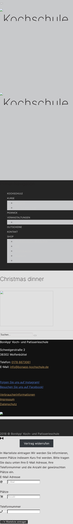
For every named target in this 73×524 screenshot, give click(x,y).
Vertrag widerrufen (36, 443)
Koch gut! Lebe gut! (25, 207)
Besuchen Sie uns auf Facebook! (21, 387)
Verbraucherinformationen (17, 394)
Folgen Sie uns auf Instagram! (19, 382)
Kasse (17, 260)
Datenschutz (8, 404)
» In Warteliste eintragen (13, 521)
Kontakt (12, 231)
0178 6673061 (21, 362)
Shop (10, 236)
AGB (16, 246)
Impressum (7, 399)
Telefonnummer (10, 506)
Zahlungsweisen (23, 251)
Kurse (11, 198)
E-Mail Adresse (10, 477)
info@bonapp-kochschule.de (29, 367)
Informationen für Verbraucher (31, 241)
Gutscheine (14, 227)
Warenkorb (20, 255)
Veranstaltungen (18, 217)
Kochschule (15, 193)
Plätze (4, 491)
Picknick (12, 212)
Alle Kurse (19, 203)
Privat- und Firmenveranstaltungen (33, 222)
